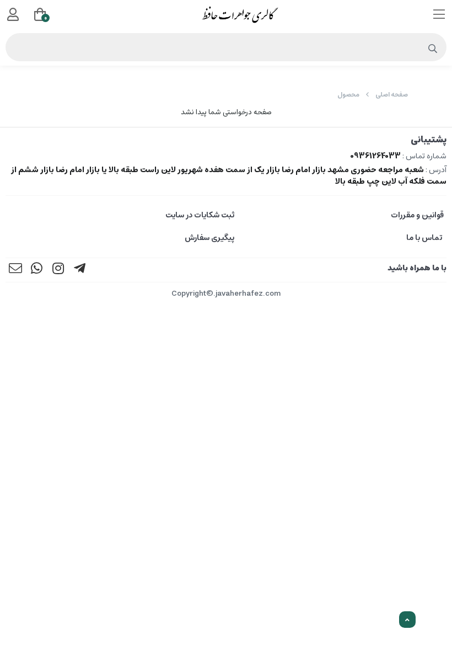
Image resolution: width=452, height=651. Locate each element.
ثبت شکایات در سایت (199, 215)
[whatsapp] (37, 270)
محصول (348, 94)
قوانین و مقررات (417, 215)
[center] (433, 49)
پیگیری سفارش (209, 237)
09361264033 (375, 156)
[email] (15, 270)
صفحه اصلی (391, 94)
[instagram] (58, 270)
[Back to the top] (407, 620)
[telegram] (80, 270)
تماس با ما (425, 237)
